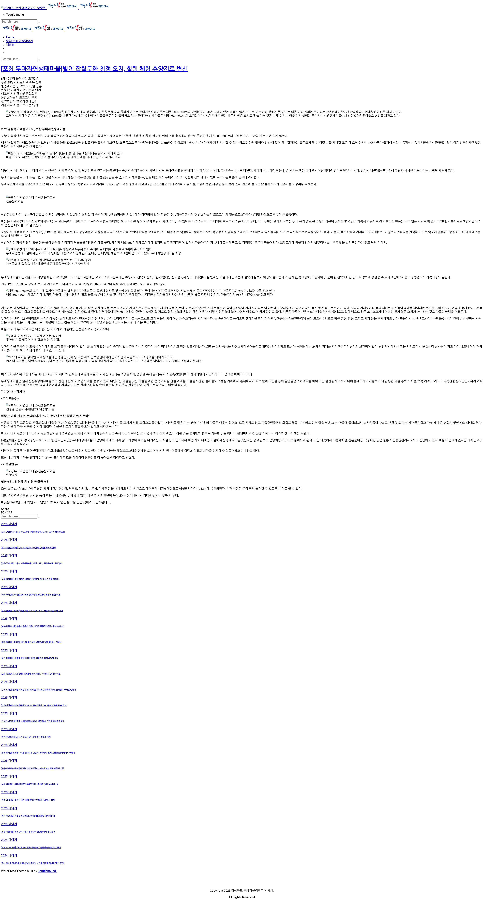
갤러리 (10, 45)
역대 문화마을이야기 (19, 41)
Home (10, 37)
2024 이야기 (9, 840)
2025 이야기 (9, 524)
